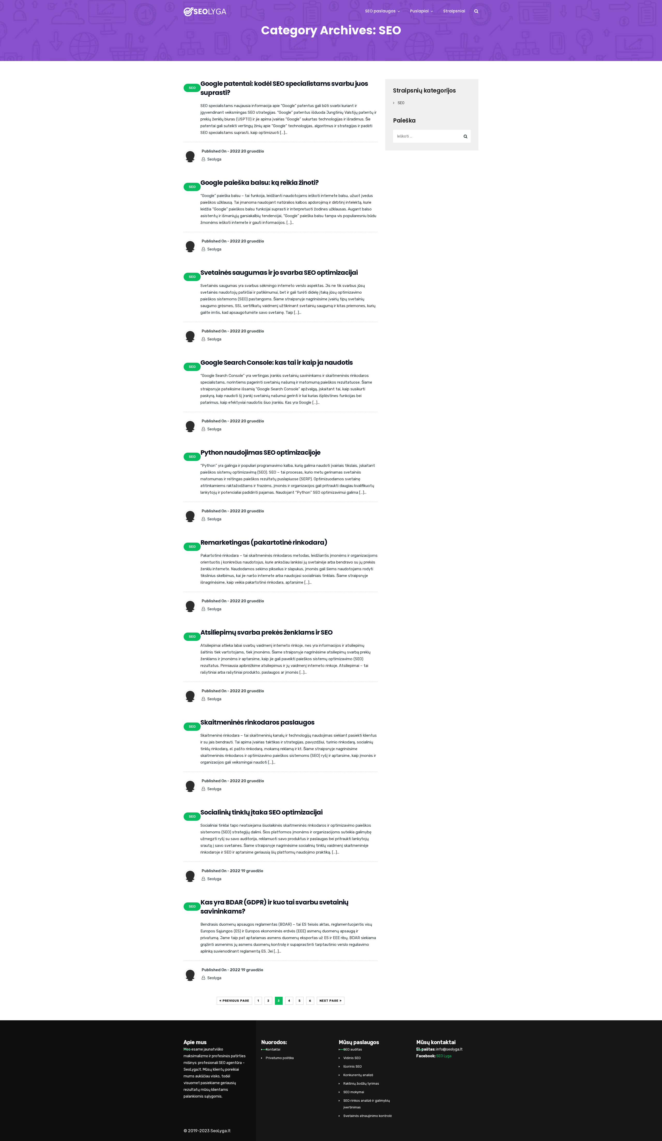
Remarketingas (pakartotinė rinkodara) (263, 542)
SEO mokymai (353, 1092)
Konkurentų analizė (358, 1075)
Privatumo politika (280, 1058)
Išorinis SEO (352, 1066)
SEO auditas (352, 1049)
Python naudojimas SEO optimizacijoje (260, 452)
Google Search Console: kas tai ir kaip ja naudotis (276, 362)
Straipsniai (454, 11)
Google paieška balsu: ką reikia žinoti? (259, 182)
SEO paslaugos (380, 11)
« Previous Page (234, 1000)
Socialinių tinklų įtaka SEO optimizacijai (261, 812)
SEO (401, 103)
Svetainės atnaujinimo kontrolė (367, 1116)
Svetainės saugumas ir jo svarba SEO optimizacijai (279, 272)
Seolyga (214, 159)
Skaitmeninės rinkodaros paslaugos (257, 722)
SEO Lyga (444, 1056)
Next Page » (331, 1000)
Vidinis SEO (352, 1058)
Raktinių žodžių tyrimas (361, 1083)
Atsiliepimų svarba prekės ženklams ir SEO (266, 632)
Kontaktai (273, 1049)
